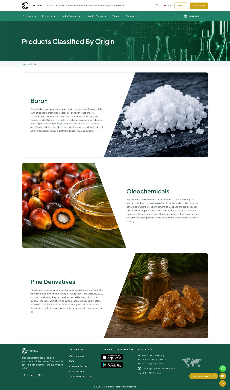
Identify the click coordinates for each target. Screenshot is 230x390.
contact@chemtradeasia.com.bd (158, 368)
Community (132, 16)
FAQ (71, 361)
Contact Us (199, 5)
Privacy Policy (76, 371)
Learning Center (95, 16)
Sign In (181, 5)
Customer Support (78, 366)
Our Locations (76, 356)
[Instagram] (40, 375)
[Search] (157, 5)
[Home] (30, 351)
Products (47, 16)
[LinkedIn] (32, 375)
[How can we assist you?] (222, 376)
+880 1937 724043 (151, 373)
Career (116, 16)
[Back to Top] (222, 383)
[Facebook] (25, 375)
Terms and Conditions (80, 376)
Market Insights (69, 16)
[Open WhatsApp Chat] (222, 368)
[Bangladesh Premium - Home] (32, 5)
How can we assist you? (203, 376)
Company (28, 16)
